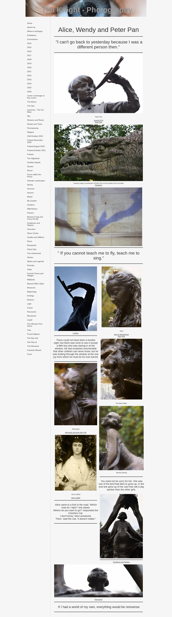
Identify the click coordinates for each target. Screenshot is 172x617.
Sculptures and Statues (33, 224)
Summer (30, 189)
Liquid (29, 320)
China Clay (31, 249)
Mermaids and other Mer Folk (75, 433)
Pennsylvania (32, 128)
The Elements (33, 346)
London (75, 333)
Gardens (31, 205)
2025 (29, 87)
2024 (29, 83)
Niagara (30, 132)
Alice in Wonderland (121, 335)
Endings (30, 296)
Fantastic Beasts (34, 350)
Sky (28, 116)
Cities (29, 269)
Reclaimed (31, 245)
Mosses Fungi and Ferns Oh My (35, 218)
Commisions (32, 39)
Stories (30, 257)
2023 (29, 79)
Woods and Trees (34, 124)
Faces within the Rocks (34, 175)
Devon (30, 170)
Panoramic (31, 312)
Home (29, 23)
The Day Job (32, 338)
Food (29, 354)
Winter (30, 197)
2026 (29, 92)
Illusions (30, 300)
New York (121, 336)
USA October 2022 (35, 136)
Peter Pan (98, 122)
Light (29, 304)
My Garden (32, 201)
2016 (29, 51)
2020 (29, 67)
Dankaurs (98, 185)
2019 (29, 63)
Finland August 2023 (36, 146)
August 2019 (98, 120)
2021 (29, 71)
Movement (31, 316)
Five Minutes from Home (34, 325)
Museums (31, 288)
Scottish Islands (33, 162)
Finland (30, 154)
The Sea (30, 106)
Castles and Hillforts (35, 237)
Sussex (30, 166)
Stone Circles (32, 233)
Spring (30, 185)
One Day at (32, 342)
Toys (29, 330)
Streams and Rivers (35, 120)
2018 (29, 59)
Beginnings (32, 292)
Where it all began (35, 31)
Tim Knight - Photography (87, 10)
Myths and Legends (35, 261)
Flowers (30, 213)
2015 (29, 47)
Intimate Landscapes (36, 181)
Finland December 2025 (35, 141)
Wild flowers (32, 209)
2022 (29, 75)
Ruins (29, 241)
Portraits (30, 265)
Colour (30, 308)
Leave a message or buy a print (36, 97)
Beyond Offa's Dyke (35, 284)
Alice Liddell (75, 498)
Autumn (30, 193)
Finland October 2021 (36, 150)
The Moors (31, 102)
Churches (31, 229)
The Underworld (34, 253)
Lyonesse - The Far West (35, 111)
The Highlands (33, 158)
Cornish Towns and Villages (35, 274)
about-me (31, 27)
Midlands (31, 280)
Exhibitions (31, 35)
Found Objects (33, 334)
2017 (29, 55)
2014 (29, 43)
